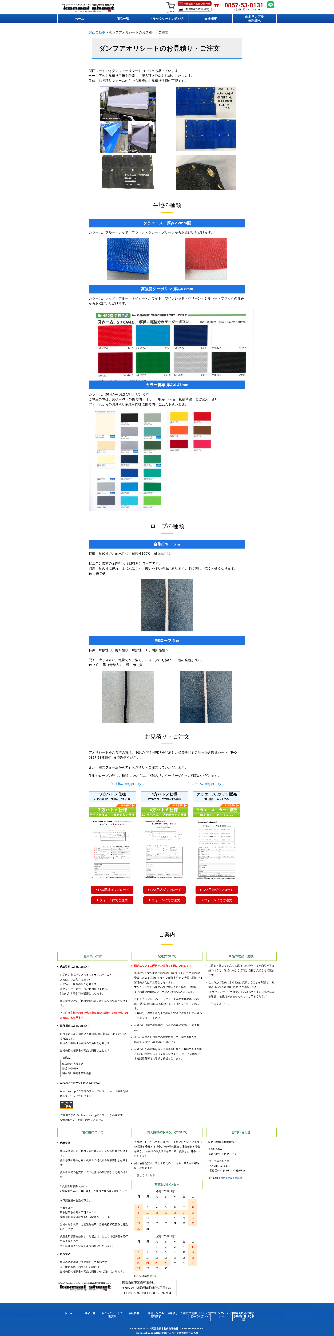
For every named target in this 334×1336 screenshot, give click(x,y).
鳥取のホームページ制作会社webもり (177, 1332)
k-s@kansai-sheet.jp (230, 1177)
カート (170, 11)
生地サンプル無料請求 (254, 18)
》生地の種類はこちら (127, 784)
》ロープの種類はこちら (206, 784)
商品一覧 (123, 19)
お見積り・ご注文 (177, 1313)
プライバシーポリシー (221, 1315)
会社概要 (210, 19)
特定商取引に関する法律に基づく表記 (243, 1316)
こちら (225, 1003)
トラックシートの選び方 (167, 19)
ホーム (79, 19)
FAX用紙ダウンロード (113, 890)
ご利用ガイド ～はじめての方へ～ (199, 1315)
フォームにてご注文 (113, 900)
